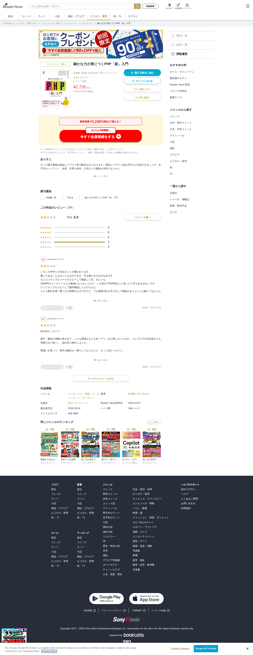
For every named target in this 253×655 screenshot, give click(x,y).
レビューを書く (80, 81)
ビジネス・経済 (178, 161)
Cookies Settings (180, 648)
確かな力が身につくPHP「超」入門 (101, 197)
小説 (172, 141)
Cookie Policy (49, 651)
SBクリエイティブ (108, 73)
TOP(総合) (7, 23)
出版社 (173, 193)
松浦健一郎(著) (80, 73)
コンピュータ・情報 (50, 23)
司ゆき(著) (93, 73)
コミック (175, 116)
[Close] (247, 648)
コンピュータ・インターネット (78, 23)
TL (171, 173)
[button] (160, 610)
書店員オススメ (178, 78)
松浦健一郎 (51, 197)
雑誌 (172, 148)
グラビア (175, 154)
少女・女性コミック (181, 129)
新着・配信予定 (178, 205)
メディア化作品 (178, 91)
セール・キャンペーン (182, 71)
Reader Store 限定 (180, 84)
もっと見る (102, 176)
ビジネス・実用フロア (27, 23)
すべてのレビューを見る (100, 378)
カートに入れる (144, 81)
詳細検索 (150, 6)
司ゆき (70, 197)
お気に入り (144, 89)
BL (171, 167)
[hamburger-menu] (248, 6)
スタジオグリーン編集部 (51, 463)
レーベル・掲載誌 (179, 199)
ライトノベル (177, 135)
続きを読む (102, 301)
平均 (69, 217)
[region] (126, 649)
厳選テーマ (176, 97)
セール (173, 212)
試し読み (144, 97)
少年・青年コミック (181, 122)
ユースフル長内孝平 (131, 463)
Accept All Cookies (206, 648)
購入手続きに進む (144, 72)
